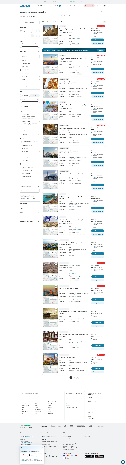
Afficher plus (25, 86)
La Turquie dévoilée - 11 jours (68, 288)
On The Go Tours (72, 301)
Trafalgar (68, 405)
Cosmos (68, 398)
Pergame (28, 198)
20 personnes (25, 151)
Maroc (23, 409)
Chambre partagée (26, 121)
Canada (49, 411)
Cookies (63, 462)
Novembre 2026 (26, 70)
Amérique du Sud (25, 405)
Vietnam (36, 405)
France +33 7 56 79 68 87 (90, 438)
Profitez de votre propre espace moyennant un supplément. (28, 117)
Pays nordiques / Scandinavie (54, 401)
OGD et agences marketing (68, 446)
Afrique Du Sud (25, 411)
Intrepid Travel (72, 142)
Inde (36, 396)
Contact (97, 5)
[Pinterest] (53, 456)
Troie (37, 194)
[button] (97, 33)
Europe (23, 401)
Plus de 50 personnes (27, 145)
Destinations (69, 5)
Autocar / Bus (90, 410)
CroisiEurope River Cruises (71, 407)
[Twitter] (46, 456)
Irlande (49, 398)
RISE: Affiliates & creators (68, 444)
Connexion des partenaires (68, 449)
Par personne (25, 95)
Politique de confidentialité (55, 462)
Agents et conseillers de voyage (69, 443)
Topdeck (68, 403)
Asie (22, 398)
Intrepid (67, 401)
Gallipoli (32, 196)
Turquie (49, 409)
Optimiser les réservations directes (48, 446)
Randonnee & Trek (91, 401)
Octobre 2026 (25, 66)
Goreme (33, 198)
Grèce (36, 413)
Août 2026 (24, 60)
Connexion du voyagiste (46, 447)
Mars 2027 (24, 82)
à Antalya (37, 9)
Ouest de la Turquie (73, 93)
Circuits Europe (26, 9)
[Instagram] (49, 456)
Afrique (23, 396)
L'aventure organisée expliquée (48, 434)
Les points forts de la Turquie (68, 151)
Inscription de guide (67, 436)
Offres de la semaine (89, 5)
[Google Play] (99, 456)
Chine (23, 415)
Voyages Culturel (91, 408)
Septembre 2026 (26, 63)
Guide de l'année (66, 434)
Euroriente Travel (72, 209)
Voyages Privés (91, 418)
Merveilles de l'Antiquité (27, 164)
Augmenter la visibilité (46, 444)
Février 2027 (25, 79)
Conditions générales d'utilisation (74, 462)
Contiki (67, 396)
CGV (33, 459)
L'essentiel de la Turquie (67, 357)
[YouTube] (56, 456)
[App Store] (89, 456)
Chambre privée (26, 114)
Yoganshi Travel (72, 117)
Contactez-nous (88, 434)
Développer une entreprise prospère (49, 441)
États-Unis (50, 415)
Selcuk (22, 196)
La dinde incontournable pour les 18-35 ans (73, 128)
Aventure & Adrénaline (27, 170)
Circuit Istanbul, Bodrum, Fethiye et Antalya (73, 174)
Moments (81, 5)
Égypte (23, 407)
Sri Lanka (37, 401)
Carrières (26, 436)
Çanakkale (27, 196)
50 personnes (25, 148)
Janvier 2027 (25, 76)
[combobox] (30, 191)
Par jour (34, 95)
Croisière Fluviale (91, 405)
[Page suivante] (77, 377)
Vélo (89, 399)
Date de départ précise (26, 55)
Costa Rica (50, 413)
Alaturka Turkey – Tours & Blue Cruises (77, 234)
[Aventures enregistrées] (101, 5)
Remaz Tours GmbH (73, 323)
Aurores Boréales (91, 403)
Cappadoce (71, 70)
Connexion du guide (67, 438)
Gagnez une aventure (26, 442)
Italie (49, 399)
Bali (22, 413)
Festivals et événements (27, 167)
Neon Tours (71, 165)
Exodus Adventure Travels (74, 370)
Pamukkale (32, 194)
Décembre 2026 (26, 73)
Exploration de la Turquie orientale (70, 266)
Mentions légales (44, 462)
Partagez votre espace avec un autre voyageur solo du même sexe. (29, 124)
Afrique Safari (90, 406)
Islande (49, 396)
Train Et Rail (90, 412)
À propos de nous (23, 434)
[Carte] (104, 22)
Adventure (90, 397)
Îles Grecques (38, 415)
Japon (36, 398)
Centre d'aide (87, 436)
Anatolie (70, 41)
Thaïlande (37, 403)
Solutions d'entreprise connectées (48, 436)
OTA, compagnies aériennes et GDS (70, 447)
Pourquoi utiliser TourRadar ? (26, 444)
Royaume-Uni (38, 411)
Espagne (50, 407)
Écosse (49, 405)
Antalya (27, 194)
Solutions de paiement (46, 443)
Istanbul (22, 194)
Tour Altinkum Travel (73, 74)
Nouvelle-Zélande (38, 399)
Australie (23, 399)
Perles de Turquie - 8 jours (67, 82)
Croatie (36, 407)
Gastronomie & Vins (26, 173)
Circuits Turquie (32, 9)
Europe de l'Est (38, 409)
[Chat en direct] (123, 462)
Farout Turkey (71, 255)
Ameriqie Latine (25, 403)
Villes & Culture (25, 160)
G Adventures (71, 44)
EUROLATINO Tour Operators (75, 183)
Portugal (50, 403)
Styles (75, 5)
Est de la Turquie (72, 276)
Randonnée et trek (26, 176)
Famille (89, 416)
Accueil (21, 9)
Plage (89, 414)
